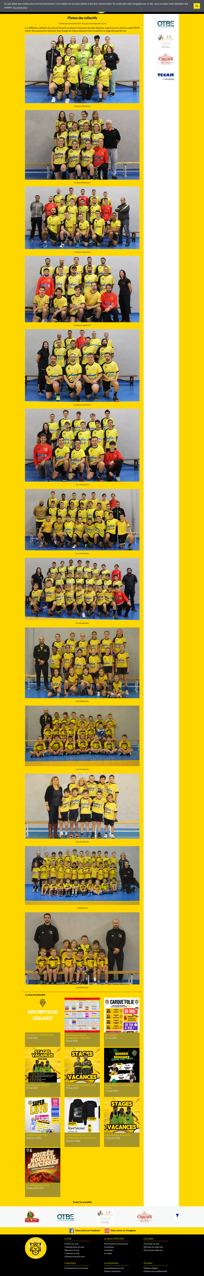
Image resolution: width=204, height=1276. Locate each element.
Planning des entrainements (116, 1244)
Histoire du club (71, 1244)
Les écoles (108, 1250)
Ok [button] (197, 6)
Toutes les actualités (82, 1202)
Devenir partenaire (112, 1271)
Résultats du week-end (153, 1247)
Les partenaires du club (114, 1268)
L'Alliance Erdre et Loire (75, 1256)
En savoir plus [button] (20, 7)
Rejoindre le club (72, 1250)
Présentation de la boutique (76, 1268)
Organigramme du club (74, 1247)
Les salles (108, 1253)
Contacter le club (72, 1253)
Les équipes (109, 1247)
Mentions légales (151, 1268)
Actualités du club (151, 1244)
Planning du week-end (153, 1250)
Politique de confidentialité (155, 1271)
